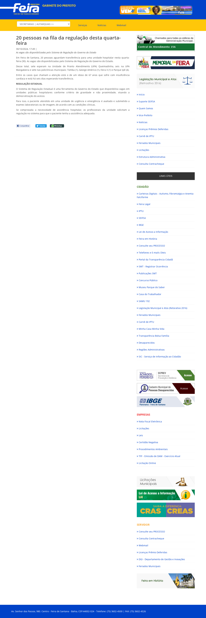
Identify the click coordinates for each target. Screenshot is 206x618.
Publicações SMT (147, 273)
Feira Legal (144, 204)
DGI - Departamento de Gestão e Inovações (161, 559)
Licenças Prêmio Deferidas (152, 552)
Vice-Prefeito (145, 115)
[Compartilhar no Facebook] (23, 125)
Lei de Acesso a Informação (153, 231)
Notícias (102, 25)
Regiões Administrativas (151, 349)
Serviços (82, 25)
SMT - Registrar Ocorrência (153, 266)
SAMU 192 (144, 301)
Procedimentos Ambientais (153, 449)
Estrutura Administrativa (151, 156)
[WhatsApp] (57, 125)
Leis (140, 435)
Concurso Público (147, 280)
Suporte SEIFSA (146, 101)
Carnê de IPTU (146, 136)
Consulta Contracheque (151, 163)
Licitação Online (147, 463)
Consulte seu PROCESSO (151, 245)
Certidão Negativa (148, 442)
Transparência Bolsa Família (153, 335)
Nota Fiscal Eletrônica (150, 421)
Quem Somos (145, 108)
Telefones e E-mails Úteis (152, 252)
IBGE (141, 224)
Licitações (143, 149)
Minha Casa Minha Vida (151, 328)
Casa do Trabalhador (149, 294)
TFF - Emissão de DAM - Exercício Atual (159, 456)
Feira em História (147, 238)
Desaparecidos (146, 342)
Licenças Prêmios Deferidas (153, 129)
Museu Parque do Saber (151, 287)
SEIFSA (142, 217)
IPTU (141, 211)
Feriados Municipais (149, 143)
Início (141, 94)
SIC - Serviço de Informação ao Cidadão (159, 356)
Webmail (121, 25)
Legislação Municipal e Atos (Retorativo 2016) (162, 308)
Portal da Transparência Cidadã (155, 259)
